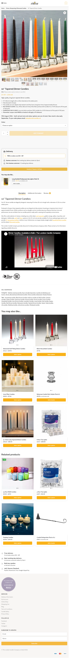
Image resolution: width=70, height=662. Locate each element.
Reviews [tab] (47, 193)
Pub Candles (45, 301)
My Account (4, 599)
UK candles (4, 305)
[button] (65, 3)
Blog (2, 606)
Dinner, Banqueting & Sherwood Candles (16, 8)
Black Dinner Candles (21, 297)
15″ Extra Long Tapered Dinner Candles (14, 439)
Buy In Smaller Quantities (29, 292)
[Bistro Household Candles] (51, 330)
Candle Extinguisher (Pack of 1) (46, 537)
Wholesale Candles (35, 305)
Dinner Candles (38, 299)
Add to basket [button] (51, 400)
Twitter (3, 623)
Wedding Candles (12, 305)
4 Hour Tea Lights (42, 492)
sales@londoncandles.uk (33, 118)
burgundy (41, 216)
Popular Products (47, 294)
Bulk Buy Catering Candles (15, 292)
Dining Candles (29, 299)
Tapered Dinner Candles (34, 303)
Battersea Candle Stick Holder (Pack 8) (48, 394)
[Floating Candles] (18, 519)
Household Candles (6, 301)
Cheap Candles (10, 299)
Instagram (4, 626)
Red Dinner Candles (11, 303)
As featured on (8, 585)
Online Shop (4, 602)
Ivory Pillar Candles (9, 394)
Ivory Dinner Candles (17, 301)
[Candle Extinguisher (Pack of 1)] (51, 519)
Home (2, 8)
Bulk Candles (42, 297)
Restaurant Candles (22, 303)
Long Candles (37, 301)
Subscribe (34, 643)
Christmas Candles (20, 299)
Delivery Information (7, 597)
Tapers (43, 303)
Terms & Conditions (6, 609)
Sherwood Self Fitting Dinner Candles (14, 348)
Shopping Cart (5, 604)
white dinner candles (23, 305)
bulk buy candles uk (33, 297)
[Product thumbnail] (6, 181)
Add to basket (38, 133)
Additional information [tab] (34, 193)
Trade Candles (49, 303)
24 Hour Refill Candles (9, 492)
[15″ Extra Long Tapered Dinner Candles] (18, 421)
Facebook (4, 621)
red (37, 216)
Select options (17, 354)
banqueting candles (10, 297)
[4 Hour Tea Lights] (51, 473)
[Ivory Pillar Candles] (18, 376)
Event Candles (46, 299)
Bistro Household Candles (44, 348)
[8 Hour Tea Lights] (51, 421)
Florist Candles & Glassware (35, 294)
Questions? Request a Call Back (34, 169)
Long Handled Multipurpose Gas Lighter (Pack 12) (25, 179)
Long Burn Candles (29, 301)
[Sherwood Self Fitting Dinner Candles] (18, 330)
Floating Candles (8, 537)
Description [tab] (22, 193)
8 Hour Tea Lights (42, 439)
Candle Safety (5, 611)
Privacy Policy (5, 614)
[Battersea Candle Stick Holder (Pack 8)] (51, 376)
